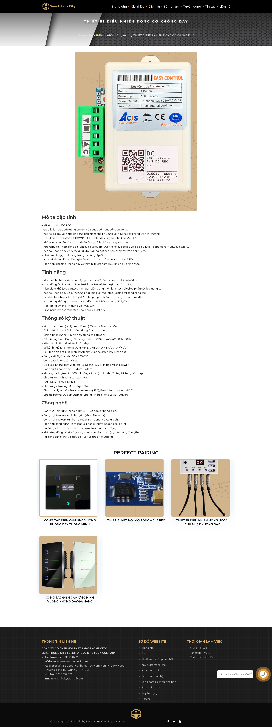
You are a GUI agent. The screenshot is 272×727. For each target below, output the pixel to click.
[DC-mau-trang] (136, 131)
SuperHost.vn (116, 721)
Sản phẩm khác (151, 687)
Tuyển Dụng (150, 693)
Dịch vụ (154, 6)
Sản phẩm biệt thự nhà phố (159, 681)
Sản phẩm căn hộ (152, 676)
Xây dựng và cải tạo (154, 664)
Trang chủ (119, 6)
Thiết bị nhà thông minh (112, 35)
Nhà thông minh (152, 670)
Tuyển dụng (192, 6)
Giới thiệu (138, 6)
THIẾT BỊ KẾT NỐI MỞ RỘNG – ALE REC (136, 520)
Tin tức (210, 6)
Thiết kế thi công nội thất (157, 659)
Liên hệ (224, 6)
